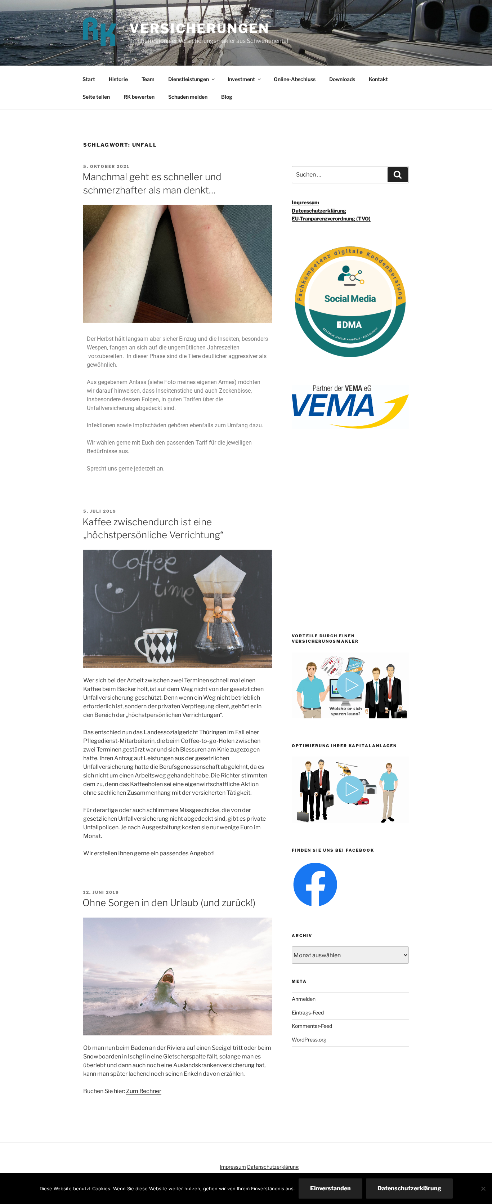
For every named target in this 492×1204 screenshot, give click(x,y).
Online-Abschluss (295, 79)
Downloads (342, 79)
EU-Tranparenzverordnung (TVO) (331, 218)
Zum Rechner (143, 1091)
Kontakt (378, 79)
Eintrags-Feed (308, 1012)
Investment (241, 79)
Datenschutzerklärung (319, 211)
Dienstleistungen (188, 79)
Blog (226, 97)
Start (88, 79)
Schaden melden (187, 97)
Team (148, 79)
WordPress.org (309, 1039)
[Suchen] (398, 174)
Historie (118, 79)
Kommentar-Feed (312, 1026)
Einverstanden (330, 1188)
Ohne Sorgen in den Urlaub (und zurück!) (168, 902)
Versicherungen (199, 28)
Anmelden (304, 999)
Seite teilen (96, 97)
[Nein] (483, 1188)
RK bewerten (139, 97)
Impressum (305, 202)
